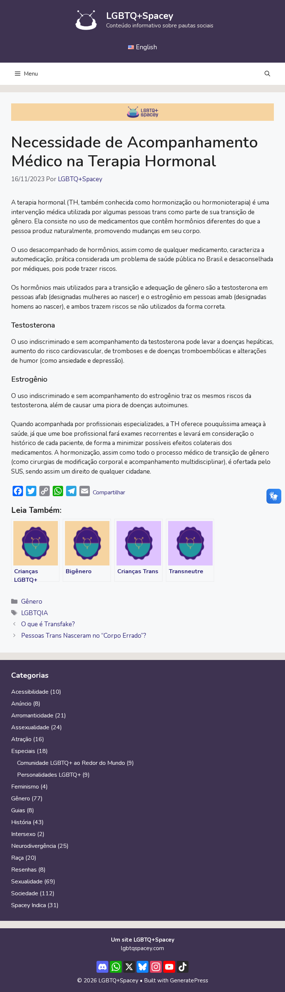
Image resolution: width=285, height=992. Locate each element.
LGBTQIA (34, 613)
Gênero (31, 601)
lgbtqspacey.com (142, 948)
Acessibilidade (30, 692)
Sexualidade (27, 881)
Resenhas (24, 870)
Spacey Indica (28, 905)
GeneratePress (189, 980)
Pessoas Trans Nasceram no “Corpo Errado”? (83, 635)
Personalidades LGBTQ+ (49, 775)
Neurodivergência (33, 846)
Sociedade (24, 893)
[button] (267, 74)
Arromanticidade (32, 715)
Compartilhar (109, 492)
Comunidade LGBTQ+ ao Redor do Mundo (71, 763)
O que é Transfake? (48, 624)
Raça (17, 858)
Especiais (23, 751)
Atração (21, 739)
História (21, 822)
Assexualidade (30, 727)
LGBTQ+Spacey (139, 16)
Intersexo (23, 834)
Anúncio (21, 704)
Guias (18, 810)
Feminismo (25, 787)
